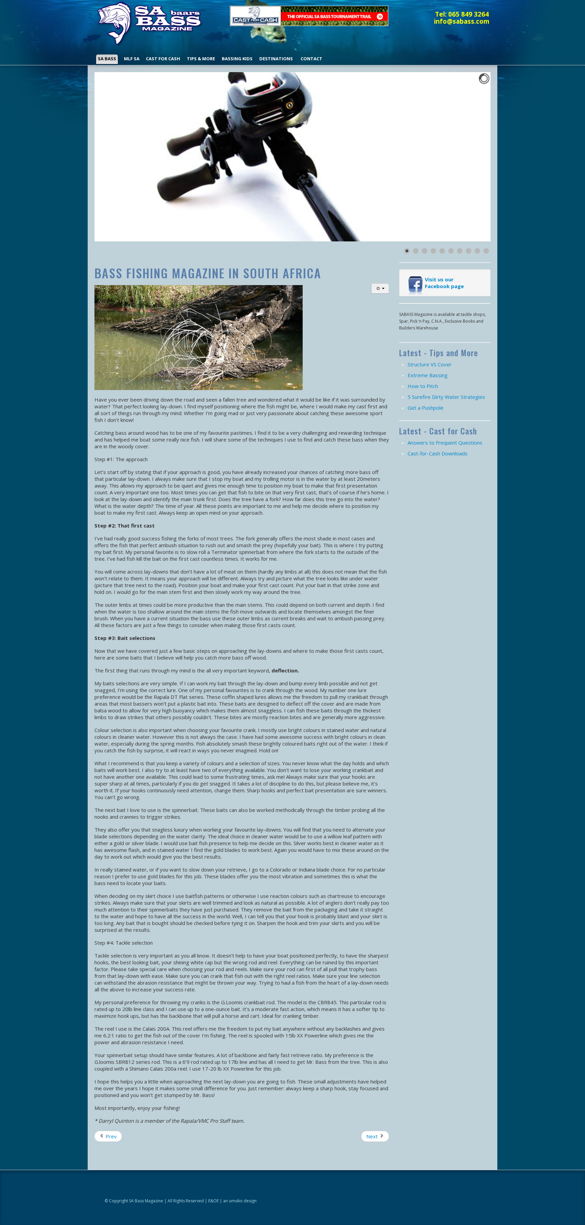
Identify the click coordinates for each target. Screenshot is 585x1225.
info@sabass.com (462, 21)
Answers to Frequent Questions (445, 442)
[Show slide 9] (477, 251)
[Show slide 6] (451, 251)
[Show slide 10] (486, 251)
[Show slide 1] (407, 251)
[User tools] (380, 288)
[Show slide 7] (459, 251)
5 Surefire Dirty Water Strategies (446, 396)
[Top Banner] (309, 15)
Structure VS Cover (430, 364)
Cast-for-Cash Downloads (438, 453)
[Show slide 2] (415, 251)
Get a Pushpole (425, 407)
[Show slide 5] (442, 251)
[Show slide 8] (468, 251)
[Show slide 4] (433, 251)
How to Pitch (423, 386)
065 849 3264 (468, 14)
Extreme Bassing (428, 375)
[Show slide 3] (424, 251)
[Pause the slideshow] (470, 157)
